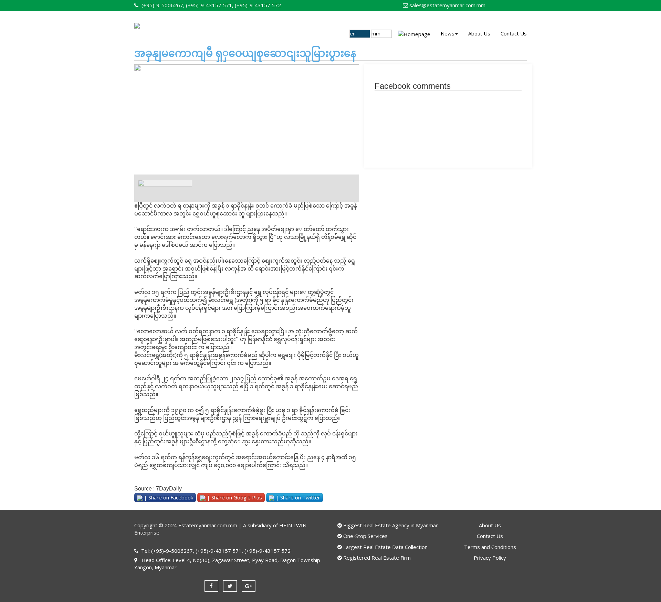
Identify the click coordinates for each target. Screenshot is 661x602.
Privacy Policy (490, 557)
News (447, 33)
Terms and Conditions (490, 546)
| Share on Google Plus (234, 497)
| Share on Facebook (168, 497)
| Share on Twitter (297, 497)
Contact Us (514, 33)
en (354, 33)
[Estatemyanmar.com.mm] (199, 33)
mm (377, 33)
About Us (479, 33)
